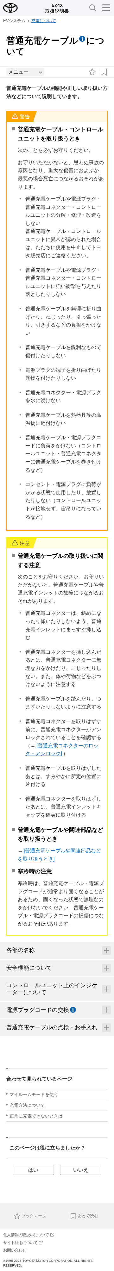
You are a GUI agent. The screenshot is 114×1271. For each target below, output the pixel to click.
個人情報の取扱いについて (26, 1234)
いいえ (80, 1170)
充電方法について (27, 1105)
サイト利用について (20, 1242)
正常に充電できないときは (36, 1115)
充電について (43, 20)
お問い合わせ (14, 1250)
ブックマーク (34, 1215)
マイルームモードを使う (34, 1094)
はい (33, 1170)
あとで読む (88, 1215)
